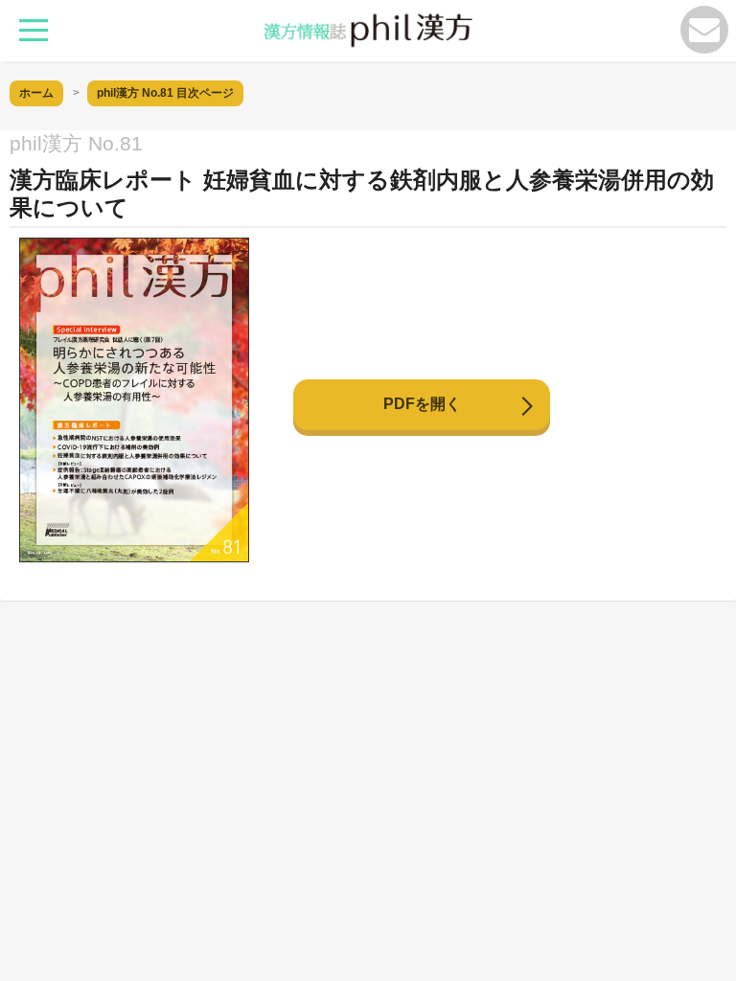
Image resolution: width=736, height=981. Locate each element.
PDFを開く (422, 404)
